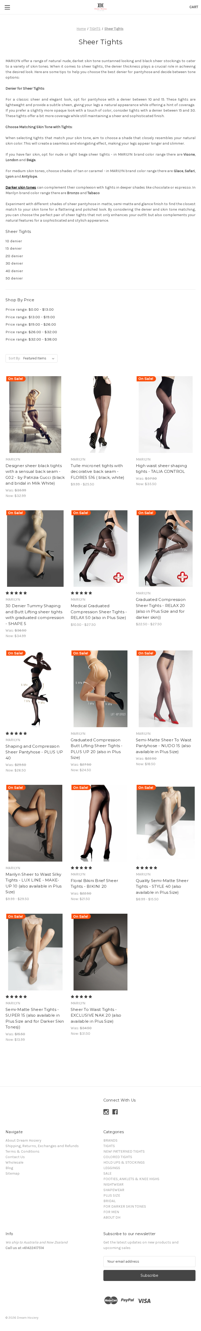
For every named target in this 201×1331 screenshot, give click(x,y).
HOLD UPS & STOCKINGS (124, 1162)
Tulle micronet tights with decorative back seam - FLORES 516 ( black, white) (98, 471)
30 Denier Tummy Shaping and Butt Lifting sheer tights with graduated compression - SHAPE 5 (34, 614)
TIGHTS (109, 1146)
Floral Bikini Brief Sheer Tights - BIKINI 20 (94, 883)
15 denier (13, 248)
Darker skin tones (20, 187)
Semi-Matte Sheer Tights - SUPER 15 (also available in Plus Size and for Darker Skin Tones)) (34, 1018)
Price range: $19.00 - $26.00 (30, 324)
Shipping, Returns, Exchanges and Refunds (42, 1146)
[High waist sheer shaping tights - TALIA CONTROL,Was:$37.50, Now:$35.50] (166, 414)
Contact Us (15, 1157)
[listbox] (40, 358)
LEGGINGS (111, 1168)
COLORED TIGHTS (117, 1157)
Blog (9, 1168)
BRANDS (110, 1140)
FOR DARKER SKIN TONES (124, 1206)
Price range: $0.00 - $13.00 (29, 309)
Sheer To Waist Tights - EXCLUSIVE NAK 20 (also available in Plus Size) (96, 1015)
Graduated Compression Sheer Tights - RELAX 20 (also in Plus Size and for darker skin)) (161, 608)
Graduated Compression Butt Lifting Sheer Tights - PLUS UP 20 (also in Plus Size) (97, 748)
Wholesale (14, 1162)
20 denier (14, 256)
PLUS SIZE (111, 1195)
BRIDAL (109, 1201)
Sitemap (12, 1173)
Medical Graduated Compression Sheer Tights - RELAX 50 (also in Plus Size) (99, 611)
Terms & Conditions (22, 1151)
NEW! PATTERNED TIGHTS (124, 1151)
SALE (107, 1173)
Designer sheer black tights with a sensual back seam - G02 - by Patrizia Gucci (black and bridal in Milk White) (35, 474)
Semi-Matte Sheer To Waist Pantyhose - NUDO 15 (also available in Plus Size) (163, 745)
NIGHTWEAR (113, 1184)
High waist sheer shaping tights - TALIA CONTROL (161, 468)
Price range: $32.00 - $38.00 (31, 339)
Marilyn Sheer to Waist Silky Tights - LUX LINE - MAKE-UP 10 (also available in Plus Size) (33, 883)
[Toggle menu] (7, 7)
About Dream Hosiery (23, 1140)
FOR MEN (111, 1212)
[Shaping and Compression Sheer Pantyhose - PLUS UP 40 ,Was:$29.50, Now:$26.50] (35, 688)
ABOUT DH (111, 1217)
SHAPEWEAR (113, 1190)
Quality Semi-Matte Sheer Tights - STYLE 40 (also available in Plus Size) (162, 886)
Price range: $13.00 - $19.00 (30, 317)
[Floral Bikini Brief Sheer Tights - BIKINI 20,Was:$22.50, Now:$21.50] (100, 823)
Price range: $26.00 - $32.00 (31, 332)
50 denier (14, 278)
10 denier (13, 241)
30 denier (14, 263)
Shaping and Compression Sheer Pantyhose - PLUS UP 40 (34, 752)
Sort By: (14, 358)
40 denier (14, 271)
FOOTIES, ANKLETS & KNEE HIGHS (131, 1179)
